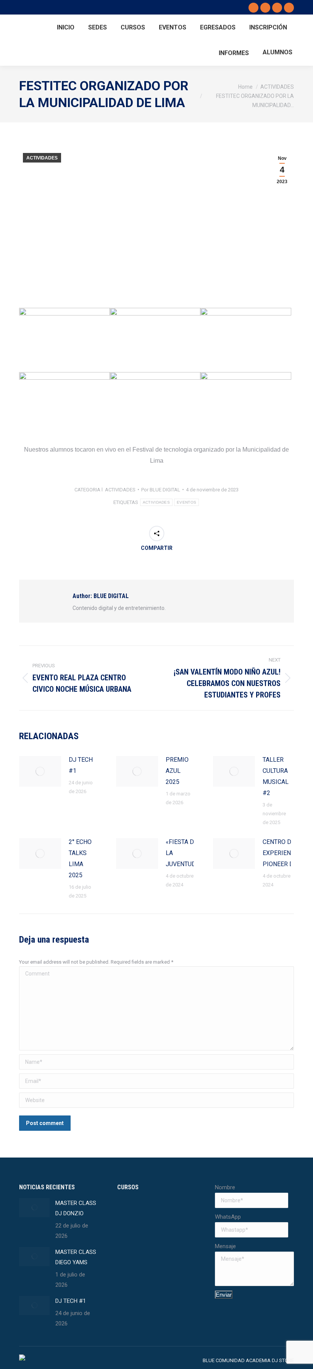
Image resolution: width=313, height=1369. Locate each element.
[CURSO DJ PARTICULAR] (161, 1244)
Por (160, 490)
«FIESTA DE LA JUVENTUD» (182, 853)
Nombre (225, 1187)
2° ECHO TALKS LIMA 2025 (80, 858)
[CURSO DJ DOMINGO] (132, 1214)
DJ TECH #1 (81, 765)
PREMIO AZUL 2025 (177, 770)
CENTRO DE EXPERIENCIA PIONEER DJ (281, 853)
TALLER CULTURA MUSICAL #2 (276, 776)
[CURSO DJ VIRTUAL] (132, 1244)
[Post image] (40, 771)
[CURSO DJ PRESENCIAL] (161, 1214)
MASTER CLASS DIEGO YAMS (75, 1257)
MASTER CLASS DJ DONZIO (75, 1208)
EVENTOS (186, 502)
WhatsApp (228, 1216)
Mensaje (225, 1246)
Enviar (224, 1294)
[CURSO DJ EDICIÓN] (132, 1273)
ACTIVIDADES (42, 158)
